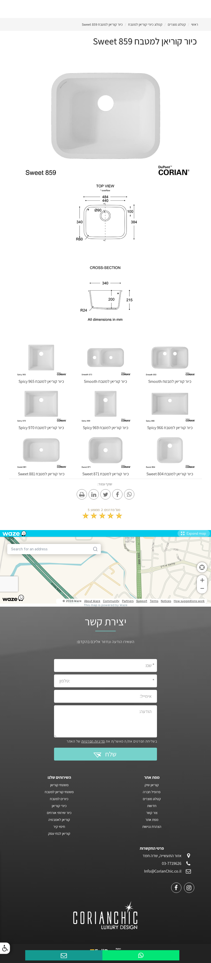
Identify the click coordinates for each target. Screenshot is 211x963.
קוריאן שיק (152, 785)
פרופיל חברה (152, 792)
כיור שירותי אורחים (59, 812)
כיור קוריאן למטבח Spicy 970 (41, 427)
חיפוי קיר (59, 826)
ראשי (194, 24)
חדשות (151, 805)
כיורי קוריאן (59, 805)
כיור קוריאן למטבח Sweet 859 (102, 24)
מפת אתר (151, 819)
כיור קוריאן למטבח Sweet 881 (41, 474)
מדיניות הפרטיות (93, 741)
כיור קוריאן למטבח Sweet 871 (105, 474)
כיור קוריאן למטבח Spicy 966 (170, 427)
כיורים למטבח (59, 799)
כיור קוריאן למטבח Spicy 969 (105, 427)
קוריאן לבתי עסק (59, 833)
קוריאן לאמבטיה (59, 819)
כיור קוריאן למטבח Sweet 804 (169, 474)
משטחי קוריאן (59, 785)
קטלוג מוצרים (177, 24)
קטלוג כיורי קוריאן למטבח (145, 24)
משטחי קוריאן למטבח (59, 792)
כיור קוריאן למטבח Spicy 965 (41, 381)
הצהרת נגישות (151, 826)
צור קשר (151, 812)
